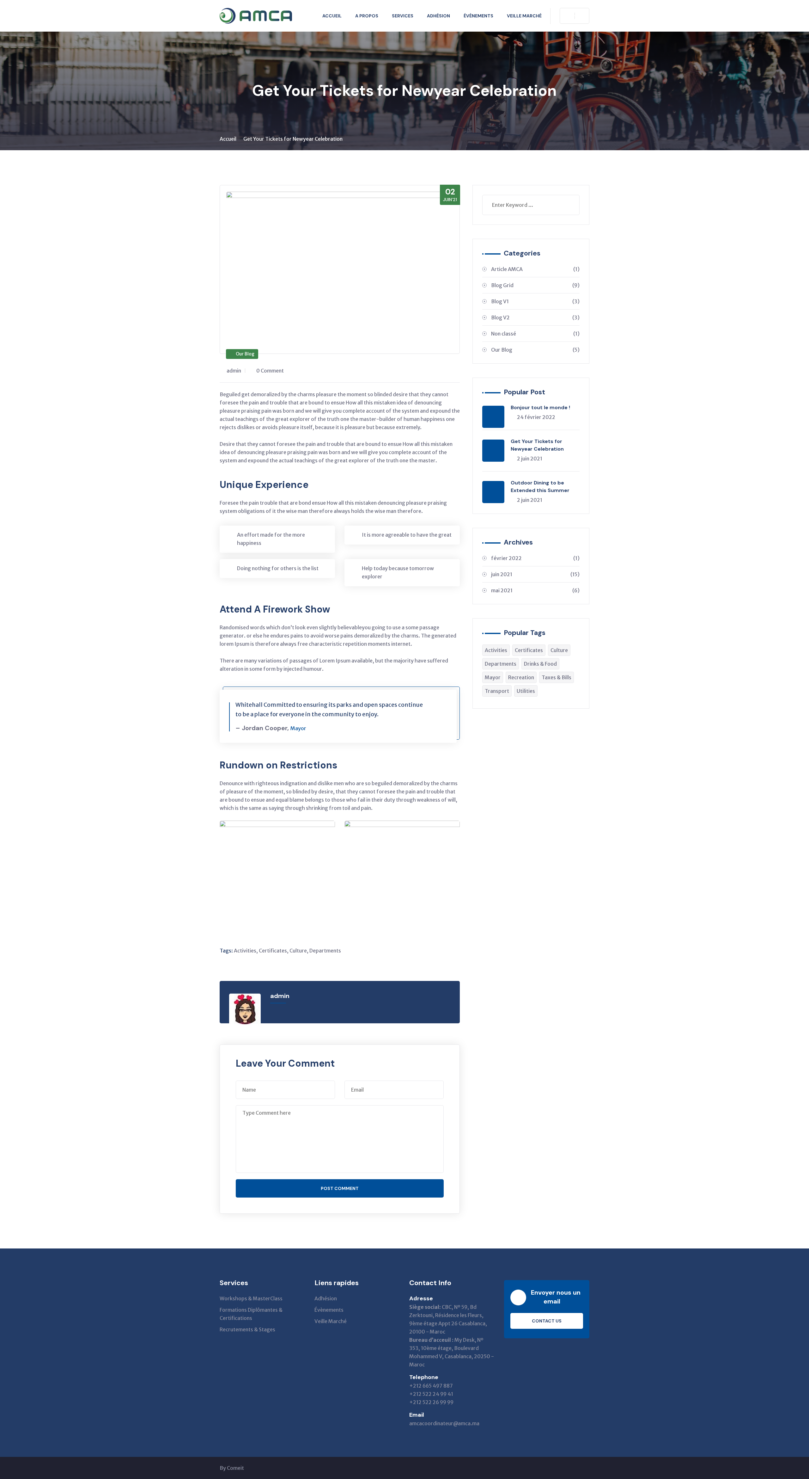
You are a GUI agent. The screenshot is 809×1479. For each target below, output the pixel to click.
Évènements (478, 16)
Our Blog (245, 354)
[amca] (256, 16)
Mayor (493, 677)
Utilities (526, 691)
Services (402, 16)
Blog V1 (535, 301)
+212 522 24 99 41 (431, 1394)
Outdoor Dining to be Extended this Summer (540, 486)
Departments (325, 950)
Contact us (547, 1321)
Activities (245, 950)
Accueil (332, 16)
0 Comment (270, 370)
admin (234, 370)
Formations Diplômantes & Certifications (251, 1314)
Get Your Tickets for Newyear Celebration (537, 445)
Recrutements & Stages (247, 1329)
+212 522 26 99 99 (431, 1402)
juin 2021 (535, 574)
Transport (497, 691)
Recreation (521, 677)
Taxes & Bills (556, 677)
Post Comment (340, 1188)
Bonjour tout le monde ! (540, 407)
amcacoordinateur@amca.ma (444, 1423)
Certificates (273, 950)
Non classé (535, 333)
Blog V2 (535, 317)
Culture (298, 950)
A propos (366, 16)
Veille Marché (524, 16)
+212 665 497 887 (431, 1386)
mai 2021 (535, 590)
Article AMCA (535, 269)
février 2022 (535, 558)
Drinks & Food (540, 664)
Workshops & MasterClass (251, 1298)
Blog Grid (535, 285)
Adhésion (438, 16)
